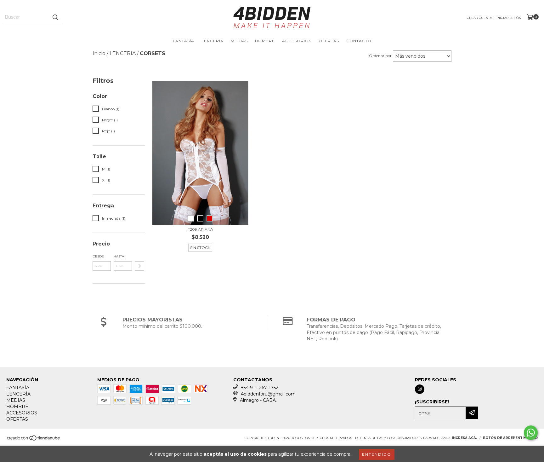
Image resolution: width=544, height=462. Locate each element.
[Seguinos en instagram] (419, 389)
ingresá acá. (464, 438)
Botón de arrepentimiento (510, 438)
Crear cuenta (479, 18)
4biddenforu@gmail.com (268, 394)
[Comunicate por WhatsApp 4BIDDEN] (531, 432)
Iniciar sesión (508, 18)
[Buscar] (55, 17)
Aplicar (139, 266)
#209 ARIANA (200, 229)
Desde (98, 256)
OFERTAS (329, 40)
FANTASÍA (183, 40)
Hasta (119, 256)
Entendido (376, 454)
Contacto (358, 40)
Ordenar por (380, 55)
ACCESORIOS (296, 40)
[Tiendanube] (33, 440)
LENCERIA (212, 40)
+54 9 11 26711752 (259, 387)
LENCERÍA (18, 394)
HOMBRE (265, 40)
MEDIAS (239, 40)
